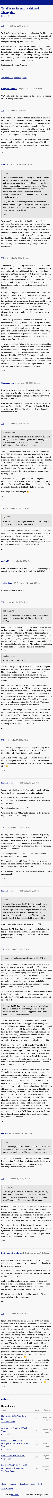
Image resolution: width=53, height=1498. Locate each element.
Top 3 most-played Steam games (13, 78)
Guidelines (23, 1484)
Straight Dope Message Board (13, 2)
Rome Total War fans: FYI (13, 1455)
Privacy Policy (7, 1489)
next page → (6, 1399)
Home (3, 1484)
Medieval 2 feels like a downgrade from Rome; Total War (14, 1443)
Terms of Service (36, 1484)
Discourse (15, 1495)
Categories (13, 1484)
